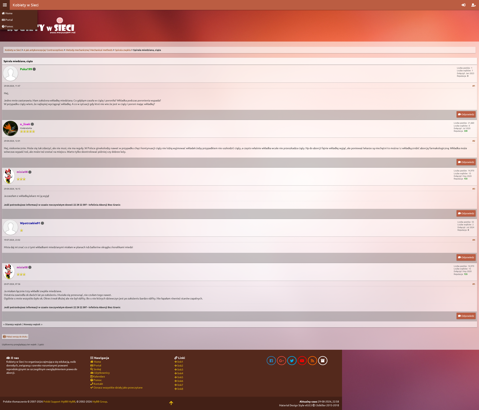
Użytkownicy (102, 372)
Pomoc (8, 26)
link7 (180, 384)
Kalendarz (99, 376)
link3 (180, 369)
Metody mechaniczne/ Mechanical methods (89, 49)
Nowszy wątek (32, 324)
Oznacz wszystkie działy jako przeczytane (118, 387)
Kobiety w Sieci (13, 49)
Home (9, 13)
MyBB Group (99, 401)
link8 (180, 388)
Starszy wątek (13, 324)
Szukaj (97, 369)
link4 (180, 373)
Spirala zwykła (123, 49)
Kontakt (98, 383)
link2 (180, 365)
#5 (473, 283)
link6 (180, 380)
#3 (473, 188)
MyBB (71, 401)
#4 (473, 239)
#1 (473, 85)
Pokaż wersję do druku (16, 336)
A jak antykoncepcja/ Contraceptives (43, 49)
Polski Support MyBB (55, 401)
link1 (180, 361)
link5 (180, 377)
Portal (9, 19)
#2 (473, 140)
